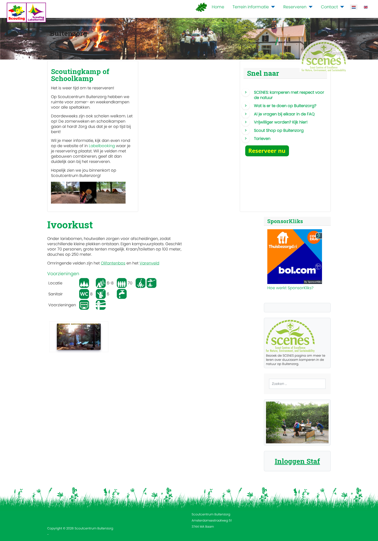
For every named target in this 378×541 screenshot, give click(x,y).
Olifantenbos (113, 263)
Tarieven (262, 138)
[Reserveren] (309, 7)
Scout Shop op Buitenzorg (279, 130)
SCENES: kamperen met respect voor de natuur (289, 95)
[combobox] (297, 384)
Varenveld (149, 263)
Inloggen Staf (297, 461)
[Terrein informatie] (272, 7)
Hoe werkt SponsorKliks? (290, 288)
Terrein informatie (251, 7)
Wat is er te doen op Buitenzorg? (285, 105)
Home (218, 7)
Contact (329, 7)
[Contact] (341, 7)
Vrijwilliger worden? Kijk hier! (281, 122)
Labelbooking (102, 145)
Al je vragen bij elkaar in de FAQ (284, 114)
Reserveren (294, 7)
